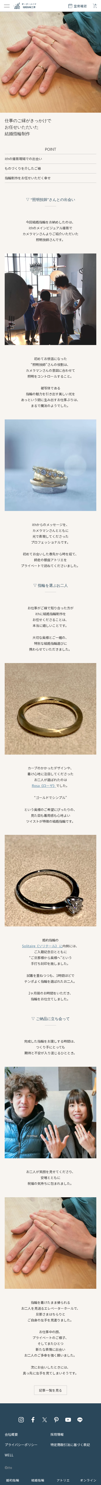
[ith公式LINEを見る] (80, 1419)
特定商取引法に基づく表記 (70, 1444)
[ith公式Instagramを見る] (21, 1419)
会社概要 (11, 1434)
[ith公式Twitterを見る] (44, 1419)
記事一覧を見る (50, 1390)
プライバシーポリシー (21, 1444)
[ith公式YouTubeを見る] (68, 1419)
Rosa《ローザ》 (44, 785)
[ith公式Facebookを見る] (33, 1419)
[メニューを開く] (7, 6)
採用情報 (57, 1434)
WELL (9, 1455)
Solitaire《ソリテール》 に (42, 946)
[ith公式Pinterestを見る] (56, 1419)
